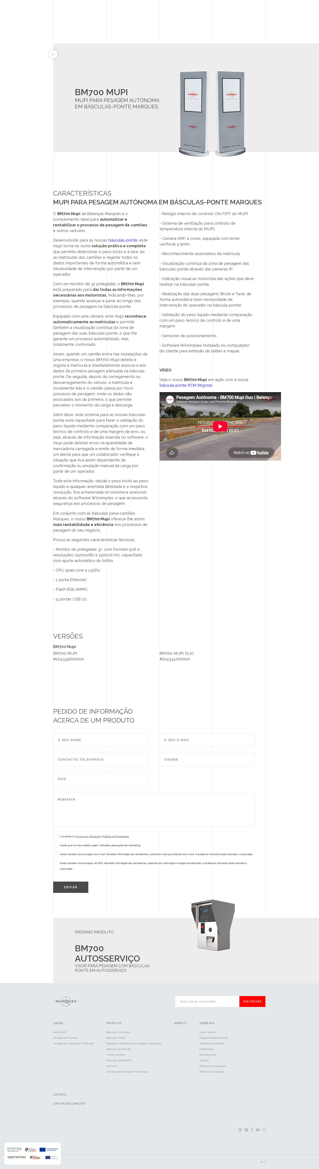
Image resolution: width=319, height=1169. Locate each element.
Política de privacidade (212, 1066)
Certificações (206, 1049)
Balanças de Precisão (118, 1049)
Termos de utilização (211, 1071)
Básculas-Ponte (115, 1037)
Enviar (70, 887)
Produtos (114, 1023)
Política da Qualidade (211, 1043)
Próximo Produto (94, 932)
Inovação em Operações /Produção (73, 1043)
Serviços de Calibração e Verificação (127, 1071)
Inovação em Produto (65, 1037)
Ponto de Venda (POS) (118, 1060)
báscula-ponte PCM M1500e (186, 385)
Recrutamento (207, 1054)
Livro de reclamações (69, 1103)
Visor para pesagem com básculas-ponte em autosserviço (113, 968)
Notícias (204, 1060)
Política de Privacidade (116, 836)
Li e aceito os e (94, 836)
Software (111, 1066)
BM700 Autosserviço (107, 953)
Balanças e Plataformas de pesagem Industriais (134, 1043)
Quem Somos (207, 1032)
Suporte (59, 1094)
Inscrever (252, 1001)
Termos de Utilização (88, 836)
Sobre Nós (207, 1023)
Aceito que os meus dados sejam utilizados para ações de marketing (100, 845)
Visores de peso (115, 1054)
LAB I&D (58, 1023)
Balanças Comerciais (118, 1032)
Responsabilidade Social (213, 1037)
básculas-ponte (122, 240)
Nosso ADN (59, 1032)
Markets (180, 1023)
